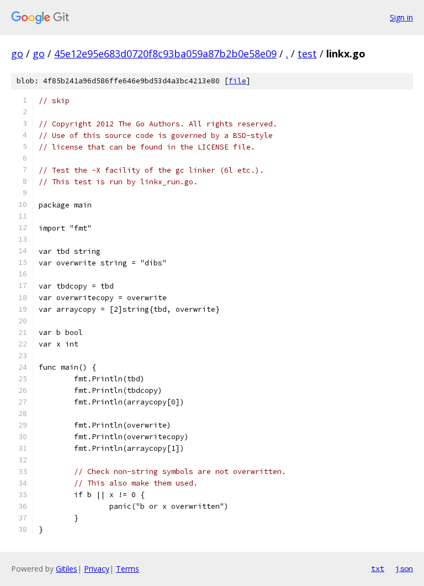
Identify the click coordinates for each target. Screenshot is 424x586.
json (404, 568)
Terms (127, 568)
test (307, 53)
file (237, 81)
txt (377, 568)
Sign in (401, 17)
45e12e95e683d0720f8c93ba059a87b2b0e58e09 (165, 53)
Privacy (96, 568)
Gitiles (66, 568)
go (17, 53)
